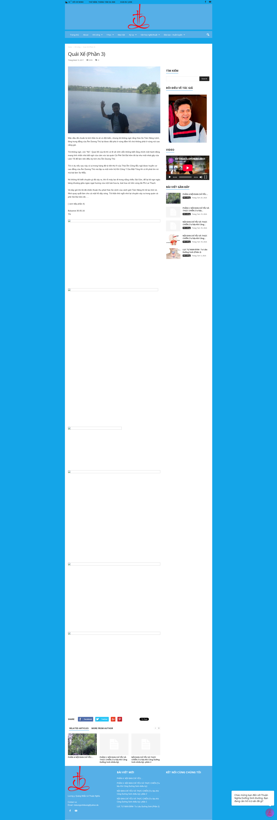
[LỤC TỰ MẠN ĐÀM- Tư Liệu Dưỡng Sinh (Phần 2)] (173, 253)
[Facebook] (205, 2)
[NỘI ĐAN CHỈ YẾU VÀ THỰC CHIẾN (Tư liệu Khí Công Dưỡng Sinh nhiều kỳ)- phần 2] (145, 744)
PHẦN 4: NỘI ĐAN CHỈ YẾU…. (80, 757)
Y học (109, 34)
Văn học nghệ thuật (149, 34)
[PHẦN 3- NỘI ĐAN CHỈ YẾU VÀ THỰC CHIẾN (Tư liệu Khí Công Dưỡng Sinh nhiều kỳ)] (114, 744)
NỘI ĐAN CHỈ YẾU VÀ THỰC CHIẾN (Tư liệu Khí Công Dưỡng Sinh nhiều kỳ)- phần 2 (145, 759)
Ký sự (131, 34)
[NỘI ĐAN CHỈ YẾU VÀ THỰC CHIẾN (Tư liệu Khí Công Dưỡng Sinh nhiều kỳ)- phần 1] (173, 239)
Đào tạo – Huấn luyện (173, 34)
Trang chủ (74, 34)
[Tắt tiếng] (201, 177)
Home (70, 47)
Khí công (96, 34)
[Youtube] (210, 2)
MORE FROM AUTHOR (102, 728)
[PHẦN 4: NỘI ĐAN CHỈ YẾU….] (82, 744)
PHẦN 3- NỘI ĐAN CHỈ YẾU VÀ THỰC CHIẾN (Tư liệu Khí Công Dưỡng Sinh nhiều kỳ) (113, 759)
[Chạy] (169, 177)
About (85, 34)
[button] (208, 35)
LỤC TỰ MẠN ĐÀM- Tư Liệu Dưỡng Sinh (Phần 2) (195, 250)
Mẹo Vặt (121, 34)
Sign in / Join (126, 2)
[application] (187, 168)
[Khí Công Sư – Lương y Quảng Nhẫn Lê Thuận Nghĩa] (138, 17)
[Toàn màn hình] (205, 177)
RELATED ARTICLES (79, 728)
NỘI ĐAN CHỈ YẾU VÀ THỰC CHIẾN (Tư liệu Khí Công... (195, 223)
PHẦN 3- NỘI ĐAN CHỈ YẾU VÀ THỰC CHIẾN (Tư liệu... (196, 209)
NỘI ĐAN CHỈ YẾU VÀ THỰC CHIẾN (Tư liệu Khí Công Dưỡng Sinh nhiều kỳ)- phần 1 (138, 800)
